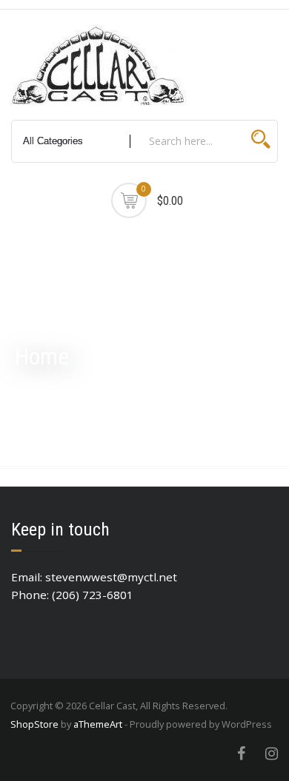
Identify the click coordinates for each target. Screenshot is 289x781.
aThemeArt (97, 724)
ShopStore (34, 724)
